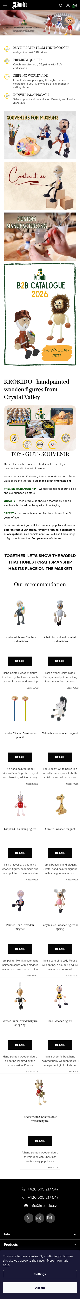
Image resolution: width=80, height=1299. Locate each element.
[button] (5, 23)
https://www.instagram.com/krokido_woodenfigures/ (39, 1218)
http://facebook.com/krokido (28, 1218)
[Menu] (5, 5)
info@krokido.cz (43, 1205)
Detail (20, 661)
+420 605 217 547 (43, 1189)
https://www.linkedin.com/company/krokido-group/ (50, 1218)
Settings (40, 1274)
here (6, 1265)
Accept (40, 1287)
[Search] (60, 5)
